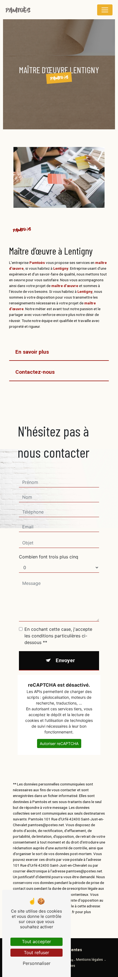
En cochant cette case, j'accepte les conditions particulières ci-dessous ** (58, 635)
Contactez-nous (35, 372)
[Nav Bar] (105, 9)
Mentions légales (89, 960)
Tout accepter (36, 941)
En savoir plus (32, 352)
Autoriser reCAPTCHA (59, 743)
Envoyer (65, 660)
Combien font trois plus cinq (48, 557)
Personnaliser (36, 963)
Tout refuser (36, 952)
